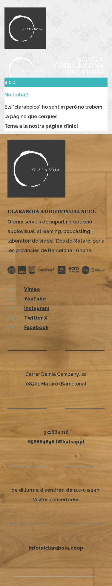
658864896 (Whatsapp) (56, 442)
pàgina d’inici (61, 126)
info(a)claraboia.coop (56, 548)
